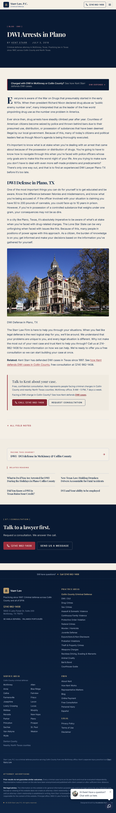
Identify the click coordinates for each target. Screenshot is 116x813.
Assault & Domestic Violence (74, 611)
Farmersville (8, 697)
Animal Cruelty (68, 658)
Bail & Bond (66, 662)
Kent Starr (19, 42)
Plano (33, 718)
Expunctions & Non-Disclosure (75, 637)
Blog (63, 694)
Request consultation (67, 402)
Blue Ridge (36, 689)
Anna (5, 689)
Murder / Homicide (70, 628)
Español (65, 711)
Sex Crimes (66, 607)
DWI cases (80, 394)
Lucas (33, 706)
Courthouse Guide (69, 666)
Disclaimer (66, 732)
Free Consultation (69, 702)
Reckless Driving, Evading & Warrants (78, 654)
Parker (6, 718)
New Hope (35, 714)
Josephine (8, 701)
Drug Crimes (67, 603)
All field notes (20, 425)
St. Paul (34, 727)
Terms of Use (67, 727)
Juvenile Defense (69, 632)
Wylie (5, 735)
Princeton (7, 723)
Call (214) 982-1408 (31, 402)
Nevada (7, 714)
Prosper (34, 723)
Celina (6, 693)
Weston (34, 731)
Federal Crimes (68, 624)
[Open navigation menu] (110, 5)
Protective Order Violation (73, 620)
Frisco (33, 697)
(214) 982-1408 (21, 545)
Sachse (6, 727)
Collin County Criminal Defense (76, 594)
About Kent (66, 681)
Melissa (6, 710)
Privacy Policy (67, 723)
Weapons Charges (69, 649)
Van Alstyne (8, 731)
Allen (33, 684)
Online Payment (68, 698)
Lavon (33, 701)
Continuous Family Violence (74, 615)
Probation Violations (70, 641)
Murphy (34, 710)
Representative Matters (72, 690)
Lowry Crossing (10, 706)
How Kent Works (69, 685)
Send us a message (54, 545)
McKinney (8, 684)
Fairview (34, 693)
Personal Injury (68, 706)
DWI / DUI (66, 598)
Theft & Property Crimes (72, 645)
